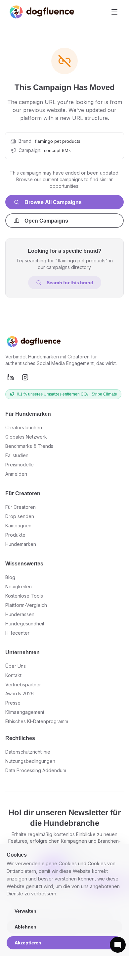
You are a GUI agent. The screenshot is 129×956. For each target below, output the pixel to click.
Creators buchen (23, 427)
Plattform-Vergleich (26, 605)
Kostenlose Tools (24, 596)
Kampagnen (18, 525)
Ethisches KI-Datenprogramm (36, 721)
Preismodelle (19, 464)
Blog (10, 577)
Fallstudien (16, 455)
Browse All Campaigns (53, 202)
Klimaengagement (24, 712)
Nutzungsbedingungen (30, 761)
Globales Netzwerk (26, 437)
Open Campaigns (46, 220)
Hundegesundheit (24, 623)
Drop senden (19, 516)
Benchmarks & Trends (29, 446)
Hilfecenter (17, 633)
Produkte (15, 535)
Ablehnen (25, 926)
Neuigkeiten (18, 586)
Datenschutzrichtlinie (27, 752)
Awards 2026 (19, 693)
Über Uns (15, 666)
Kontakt (13, 675)
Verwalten (25, 911)
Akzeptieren (28, 942)
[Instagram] (25, 377)
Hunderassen (19, 614)
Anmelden (16, 474)
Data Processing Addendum (35, 770)
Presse (13, 703)
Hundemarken (20, 544)
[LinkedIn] (10, 377)
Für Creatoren (20, 507)
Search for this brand (70, 282)
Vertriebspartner (23, 684)
